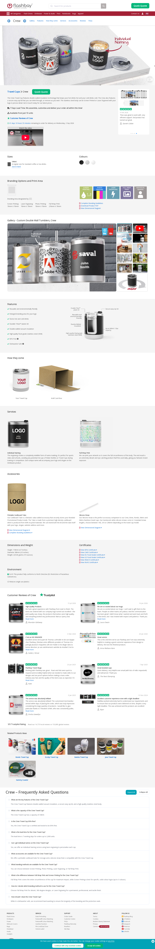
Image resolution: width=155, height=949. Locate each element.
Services (63, 21)
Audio (9, 931)
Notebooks (66, 13)
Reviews (83, 21)
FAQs (90, 21)
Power (9, 921)
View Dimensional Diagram (91, 208)
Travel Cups (13, 91)
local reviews (42, 724)
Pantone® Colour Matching (44, 919)
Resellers (67, 926)
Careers (95, 926)
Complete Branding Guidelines (92, 203)
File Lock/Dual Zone (42, 926)
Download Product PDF (89, 206)
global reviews (60, 724)
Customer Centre (69, 919)
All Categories (16, 13)
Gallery (32, 21)
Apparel (80, 13)
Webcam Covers (12, 924)
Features (40, 21)
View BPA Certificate (88, 550)
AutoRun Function (41, 924)
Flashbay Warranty (70, 924)
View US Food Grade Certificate (92, 557)
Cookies (95, 919)
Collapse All (143, 792)
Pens (58, 13)
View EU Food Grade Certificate (92, 555)
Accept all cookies (94, 946)
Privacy (95, 924)
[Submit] (51, 6)
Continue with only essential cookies (67, 946)
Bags (74, 13)
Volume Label (40, 929)
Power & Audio (49, 13)
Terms (95, 916)
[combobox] (75, 6)
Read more (125, 125)
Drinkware (38, 13)
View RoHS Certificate (89, 562)
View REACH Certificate (89, 560)
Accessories (73, 21)
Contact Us (135, 13)
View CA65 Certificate (89, 552)
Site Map (67, 929)
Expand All (131, 792)
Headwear (10, 929)
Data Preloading (41, 916)
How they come (52, 21)
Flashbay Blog (128, 916)
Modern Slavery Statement (101, 921)
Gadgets (9, 934)
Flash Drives (28, 13)
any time (111, 941)
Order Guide (68, 916)
